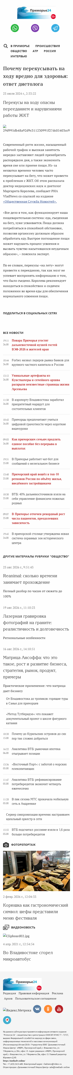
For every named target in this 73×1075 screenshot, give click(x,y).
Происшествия (47, 46)
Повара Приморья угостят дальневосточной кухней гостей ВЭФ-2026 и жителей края (34, 345)
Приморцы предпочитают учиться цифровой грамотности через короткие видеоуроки (39, 424)
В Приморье (20, 46)
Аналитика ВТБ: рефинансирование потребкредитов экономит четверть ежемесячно (37, 784)
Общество (19, 51)
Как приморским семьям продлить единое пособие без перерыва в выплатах (36, 444)
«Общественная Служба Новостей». (30, 201)
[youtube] (59, 1009)
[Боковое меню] (5, 46)
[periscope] (7, 1020)
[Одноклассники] (48, 1009)
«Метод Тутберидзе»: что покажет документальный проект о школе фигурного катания (36, 718)
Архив (8, 998)
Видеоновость (23, 927)
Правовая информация (34, 993)
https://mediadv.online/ (14, 1060)
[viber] (35, 28)
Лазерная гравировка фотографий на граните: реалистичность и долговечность (36, 622)
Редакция (9, 993)
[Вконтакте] (37, 1009)
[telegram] (55, 28)
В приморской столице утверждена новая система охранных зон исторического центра (40, 538)
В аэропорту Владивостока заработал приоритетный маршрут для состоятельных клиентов (38, 404)
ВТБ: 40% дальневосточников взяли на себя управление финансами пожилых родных (38, 499)
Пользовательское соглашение (35, 998)
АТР (35, 51)
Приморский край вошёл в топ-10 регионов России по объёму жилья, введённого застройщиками (37, 479)
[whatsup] (15, 28)
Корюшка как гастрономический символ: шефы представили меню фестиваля (35, 911)
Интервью (19, 56)
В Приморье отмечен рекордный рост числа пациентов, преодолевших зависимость (38, 518)
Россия (50, 51)
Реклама (57, 993)
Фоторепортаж (23, 845)
